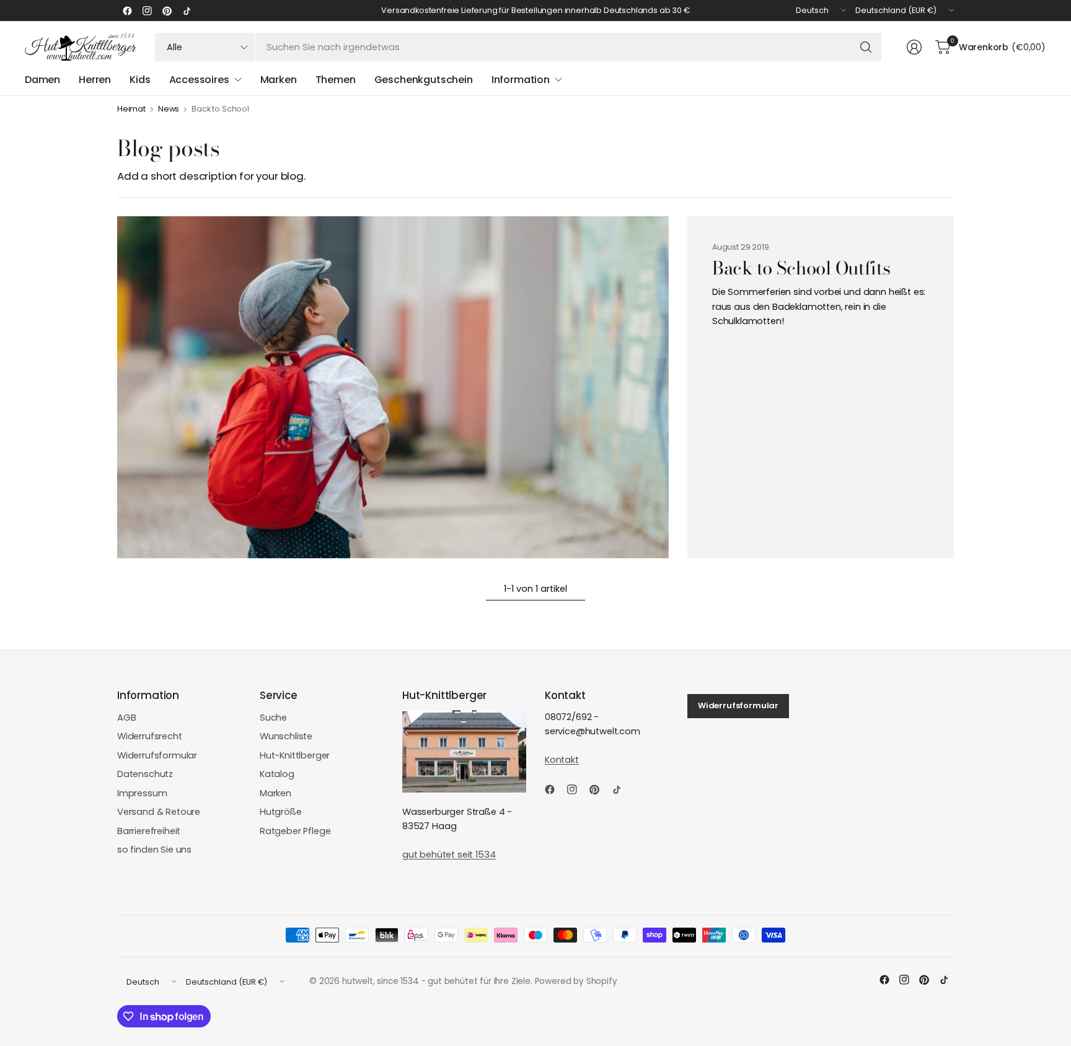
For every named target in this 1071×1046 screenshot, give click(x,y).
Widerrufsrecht (149, 736)
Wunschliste (286, 736)
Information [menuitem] (520, 80)
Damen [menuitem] (42, 80)
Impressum (142, 793)
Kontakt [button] (562, 760)
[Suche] (865, 47)
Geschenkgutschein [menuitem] (423, 80)
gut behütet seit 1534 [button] (448, 854)
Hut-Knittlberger (295, 755)
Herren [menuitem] (95, 80)
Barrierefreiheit (148, 831)
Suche (273, 717)
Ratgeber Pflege (295, 831)
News (168, 109)
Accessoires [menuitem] (199, 80)
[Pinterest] (167, 10)
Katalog (277, 774)
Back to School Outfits (801, 268)
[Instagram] (147, 10)
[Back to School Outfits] (393, 387)
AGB (126, 717)
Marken (275, 793)
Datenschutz (145, 774)
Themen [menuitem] (335, 80)
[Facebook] (127, 10)
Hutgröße (281, 812)
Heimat (131, 109)
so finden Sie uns (154, 849)
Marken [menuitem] (278, 80)
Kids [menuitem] (140, 80)
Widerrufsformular (157, 755)
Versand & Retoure (158, 812)
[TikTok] (186, 10)
